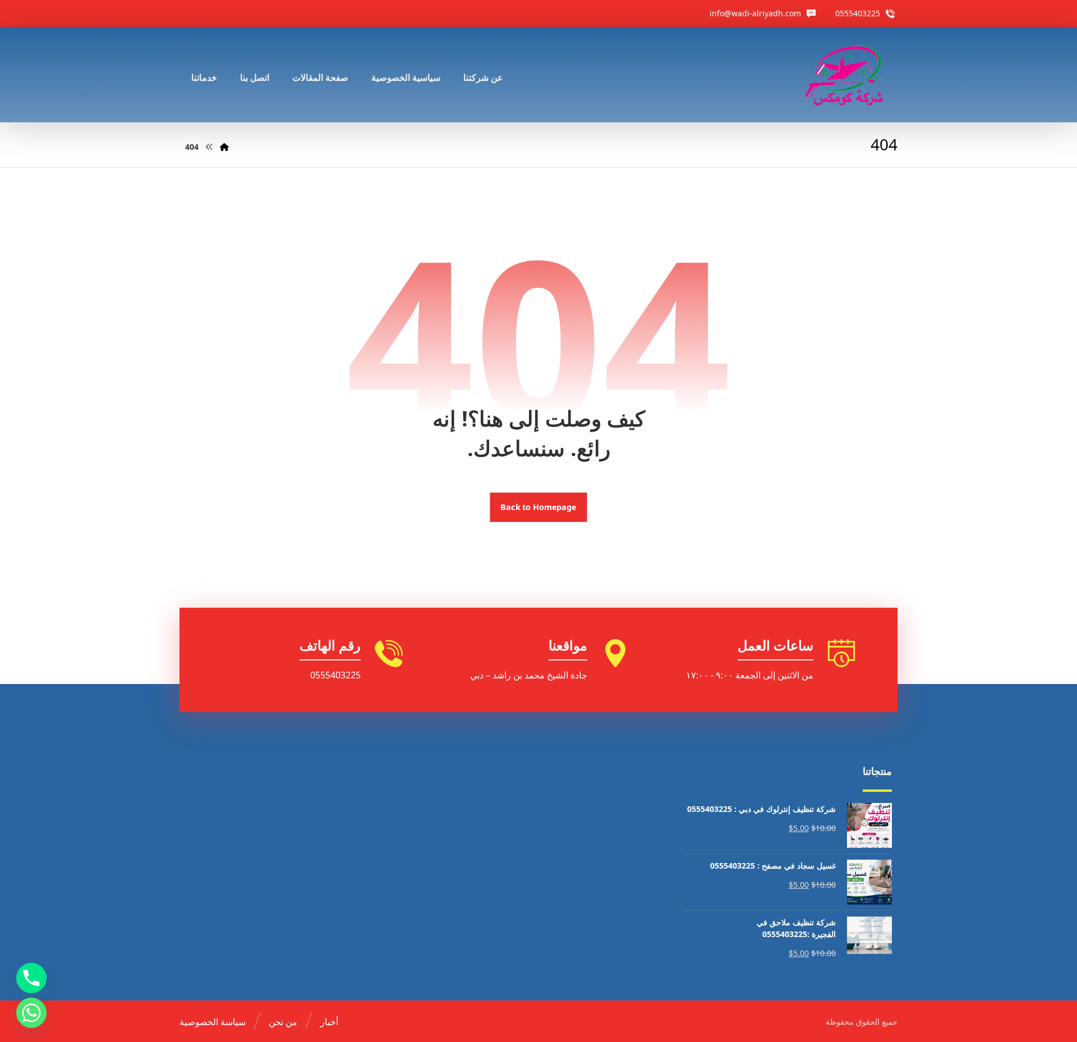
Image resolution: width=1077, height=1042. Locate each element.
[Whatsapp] (31, 1013)
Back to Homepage (539, 507)
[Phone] (31, 978)
